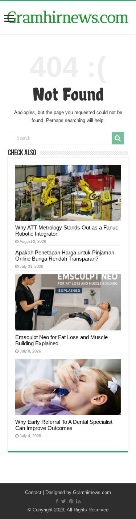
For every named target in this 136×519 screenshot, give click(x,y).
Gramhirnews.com (68, 17)
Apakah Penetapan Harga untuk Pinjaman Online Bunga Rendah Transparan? (64, 255)
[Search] (118, 138)
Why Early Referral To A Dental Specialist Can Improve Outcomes (63, 425)
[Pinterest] (71, 501)
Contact (33, 492)
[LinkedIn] (78, 501)
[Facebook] (57, 501)
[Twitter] (64, 501)
